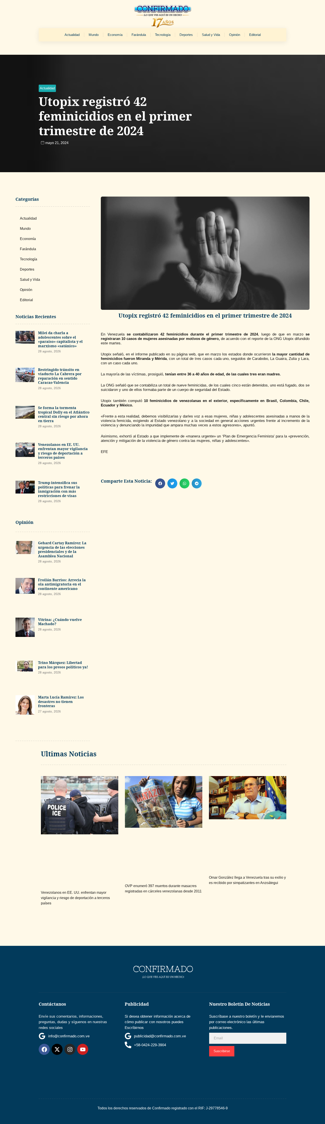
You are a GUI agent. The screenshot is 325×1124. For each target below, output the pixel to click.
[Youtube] (82, 1049)
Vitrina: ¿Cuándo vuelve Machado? (60, 621)
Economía (115, 35)
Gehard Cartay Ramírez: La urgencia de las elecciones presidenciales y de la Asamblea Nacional (62, 549)
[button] (47, 88)
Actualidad (72, 35)
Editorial (255, 35)
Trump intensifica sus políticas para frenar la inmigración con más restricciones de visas (59, 489)
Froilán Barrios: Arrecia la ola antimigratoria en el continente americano (62, 584)
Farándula (139, 35)
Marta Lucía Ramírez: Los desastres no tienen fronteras (61, 701)
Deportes (186, 35)
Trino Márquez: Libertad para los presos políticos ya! (63, 664)
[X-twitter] (57, 1049)
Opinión (234, 35)
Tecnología (162, 35)
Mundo (94, 35)
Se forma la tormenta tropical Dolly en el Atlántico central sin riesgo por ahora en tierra (64, 414)
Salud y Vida (211, 35)
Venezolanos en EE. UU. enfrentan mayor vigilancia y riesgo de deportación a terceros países (63, 451)
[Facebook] (44, 1049)
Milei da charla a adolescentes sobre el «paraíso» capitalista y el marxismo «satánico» (60, 339)
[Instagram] (69, 1049)
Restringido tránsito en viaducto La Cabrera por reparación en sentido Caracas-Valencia (60, 376)
